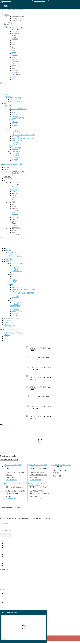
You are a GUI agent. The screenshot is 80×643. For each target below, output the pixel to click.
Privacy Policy (9, 547)
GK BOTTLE (17, 116)
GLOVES (15, 137)
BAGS (11, 146)
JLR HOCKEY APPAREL (18, 109)
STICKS (15, 131)
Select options (11, 480)
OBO (14, 127)
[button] (40, 329)
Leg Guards (17, 140)
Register (6, 6)
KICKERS (15, 142)
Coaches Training (15, 101)
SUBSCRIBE (5, 535)
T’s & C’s (3, 585)
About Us (8, 103)
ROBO (15, 122)
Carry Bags (16, 148)
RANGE (11, 120)
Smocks (15, 153)
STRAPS (15, 161)
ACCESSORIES (18, 118)
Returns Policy (9, 549)
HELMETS (16, 133)
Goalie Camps (14, 100)
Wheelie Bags (17, 150)
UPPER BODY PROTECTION (23, 135)
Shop (7, 107)
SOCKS (15, 114)
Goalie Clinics (5, 577)
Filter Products (11, 613)
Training (15, 155)
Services (8, 96)
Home (7, 94)
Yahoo (14, 125)
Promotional (17, 157)
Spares (15, 159)
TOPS (14, 111)
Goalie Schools (5, 573)
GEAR (11, 129)
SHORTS (15, 112)
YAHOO (7, 597)
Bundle (15, 144)
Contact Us (9, 105)
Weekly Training (15, 98)
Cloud (14, 124)
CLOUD (7, 595)
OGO (6, 599)
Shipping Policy (10, 551)
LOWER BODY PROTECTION (23, 138)
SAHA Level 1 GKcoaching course (6, 581)
